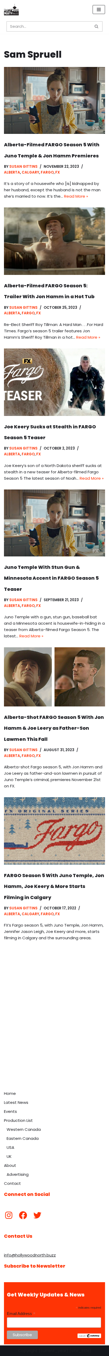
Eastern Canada (23, 1138)
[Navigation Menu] (99, 9)
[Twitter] (37, 1215)
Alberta (12, 172)
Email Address (21, 1314)
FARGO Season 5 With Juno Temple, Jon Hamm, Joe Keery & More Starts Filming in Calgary (54, 886)
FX (57, 172)
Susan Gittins (23, 166)
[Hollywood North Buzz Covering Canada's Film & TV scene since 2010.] (11, 9)
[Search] (97, 26)
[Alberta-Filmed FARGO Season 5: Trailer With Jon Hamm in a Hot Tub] (54, 241)
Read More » (76, 196)
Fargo (47, 172)
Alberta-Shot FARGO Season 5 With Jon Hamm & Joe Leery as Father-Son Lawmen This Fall (54, 728)
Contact (12, 1183)
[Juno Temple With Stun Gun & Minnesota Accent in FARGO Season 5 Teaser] (54, 522)
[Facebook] (23, 1215)
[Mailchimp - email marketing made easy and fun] (89, 1337)
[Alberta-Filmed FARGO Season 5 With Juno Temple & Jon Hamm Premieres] (54, 100)
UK (9, 1156)
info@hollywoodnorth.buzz (30, 1255)
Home (10, 1093)
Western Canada (24, 1129)
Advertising (18, 1174)
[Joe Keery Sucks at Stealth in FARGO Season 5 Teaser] (54, 382)
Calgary (30, 172)
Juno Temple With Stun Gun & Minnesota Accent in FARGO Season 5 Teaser (51, 578)
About (10, 1165)
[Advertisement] (54, 1031)
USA (10, 1147)
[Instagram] (8, 1215)
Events (10, 1111)
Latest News (16, 1102)
